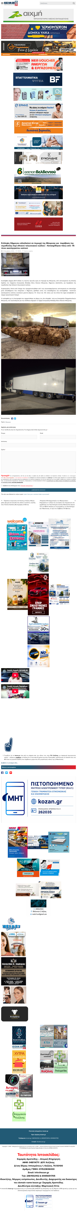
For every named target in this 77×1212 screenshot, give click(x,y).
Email (41, 433)
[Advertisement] (38, 721)
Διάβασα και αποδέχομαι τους (18, 486)
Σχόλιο (3, 449)
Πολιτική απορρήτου (9, 477)
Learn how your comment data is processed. (36, 494)
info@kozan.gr (38, 1142)
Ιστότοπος (4, 441)
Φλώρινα (8, 422)
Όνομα (3, 433)
